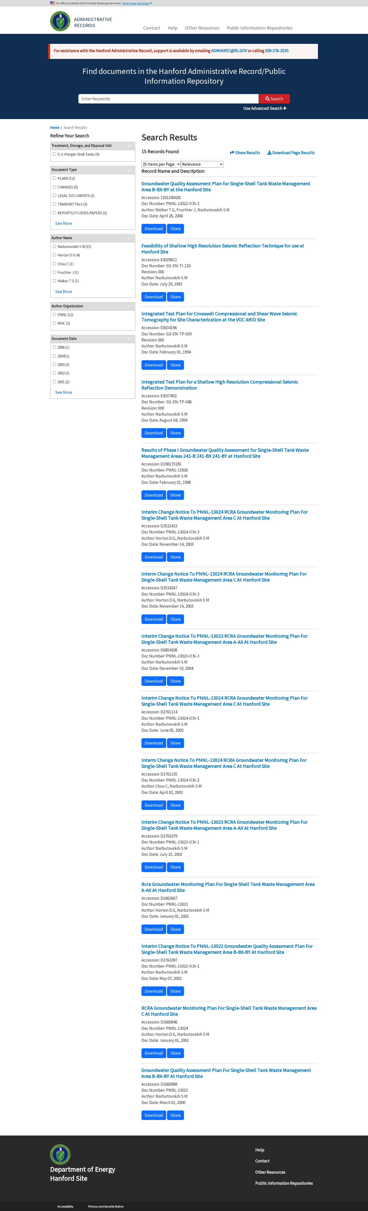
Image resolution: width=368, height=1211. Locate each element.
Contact (151, 28)
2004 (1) (63, 356)
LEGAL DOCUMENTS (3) (76, 195)
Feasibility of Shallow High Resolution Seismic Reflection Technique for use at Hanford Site (222, 248)
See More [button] (63, 223)
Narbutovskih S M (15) (74, 246)
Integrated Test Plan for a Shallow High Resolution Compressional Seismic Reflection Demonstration (219, 385)
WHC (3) (64, 323)
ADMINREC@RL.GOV (229, 50)
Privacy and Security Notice (105, 1206)
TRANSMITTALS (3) (72, 204)
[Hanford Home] (60, 1154)
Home (54, 127)
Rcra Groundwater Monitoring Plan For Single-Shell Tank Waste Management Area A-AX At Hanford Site (228, 887)
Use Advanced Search (263, 108)
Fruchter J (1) (68, 272)
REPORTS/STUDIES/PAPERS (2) (82, 213)
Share (175, 228)
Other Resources (202, 28)
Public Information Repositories (259, 28)
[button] (130, 136)
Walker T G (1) (68, 280)
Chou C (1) (66, 263)
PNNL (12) (65, 314)
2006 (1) (63, 347)
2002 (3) (63, 373)
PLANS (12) (66, 178)
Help (172, 28)
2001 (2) (63, 382)
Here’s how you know (135, 3)
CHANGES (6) (68, 187)
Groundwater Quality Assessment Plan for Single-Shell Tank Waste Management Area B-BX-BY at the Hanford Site (225, 186)
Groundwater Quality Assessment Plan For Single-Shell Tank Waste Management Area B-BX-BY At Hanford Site (226, 1073)
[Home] (60, 21)
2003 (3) (63, 364)
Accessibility (65, 1206)
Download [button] (154, 228)
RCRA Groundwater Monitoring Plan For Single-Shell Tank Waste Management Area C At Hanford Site (229, 1011)
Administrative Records (93, 22)
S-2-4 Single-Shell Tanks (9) (78, 154)
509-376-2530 (276, 50)
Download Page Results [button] (293, 152)
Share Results (247, 152)
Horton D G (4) (69, 255)
